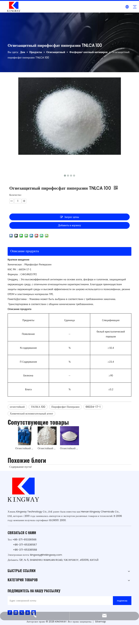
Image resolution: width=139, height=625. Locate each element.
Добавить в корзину (69, 225)
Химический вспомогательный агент (31, 414)
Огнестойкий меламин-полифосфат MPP (47, 448)
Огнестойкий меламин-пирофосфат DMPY (69, 448)
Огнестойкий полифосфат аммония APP (24, 448)
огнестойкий (17, 407)
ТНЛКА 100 (38, 407)
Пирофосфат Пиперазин (65, 407)
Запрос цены (71, 217)
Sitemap (100, 621)
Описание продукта (24, 251)
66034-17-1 (93, 407)
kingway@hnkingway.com (46, 555)
